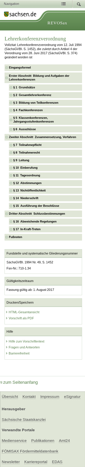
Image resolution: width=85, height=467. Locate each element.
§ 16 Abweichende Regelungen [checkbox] (35, 221)
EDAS (57, 462)
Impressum (49, 397)
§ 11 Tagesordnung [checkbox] (26, 175)
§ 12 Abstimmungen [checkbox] (27, 183)
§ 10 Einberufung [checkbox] (25, 167)
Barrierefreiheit (19, 353)
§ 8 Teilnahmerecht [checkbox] (26, 152)
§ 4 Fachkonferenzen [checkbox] (28, 110)
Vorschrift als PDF (21, 318)
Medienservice (14, 441)
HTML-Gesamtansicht (24, 312)
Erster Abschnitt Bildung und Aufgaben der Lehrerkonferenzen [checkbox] (39, 77)
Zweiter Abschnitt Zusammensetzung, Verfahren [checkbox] (42, 137)
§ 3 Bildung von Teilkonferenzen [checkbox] (35, 102)
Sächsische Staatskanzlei (24, 420)
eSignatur (72, 397)
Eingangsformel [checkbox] (20, 67)
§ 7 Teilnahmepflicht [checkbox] (27, 145)
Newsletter (11, 462)
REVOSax (57, 22)
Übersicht (10, 397)
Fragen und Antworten (24, 347)
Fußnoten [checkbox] (15, 237)
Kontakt (29, 397)
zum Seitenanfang (20, 382)
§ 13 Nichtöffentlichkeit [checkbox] (29, 190)
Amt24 (64, 441)
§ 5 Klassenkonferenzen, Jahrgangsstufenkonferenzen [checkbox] (33, 119)
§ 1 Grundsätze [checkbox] (24, 87)
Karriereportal (35, 462)
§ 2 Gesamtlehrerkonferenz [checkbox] (32, 95)
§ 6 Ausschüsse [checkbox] (24, 129)
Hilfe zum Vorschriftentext (26, 341)
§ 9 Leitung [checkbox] (21, 160)
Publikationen (42, 441)
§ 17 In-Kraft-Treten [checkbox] (27, 229)
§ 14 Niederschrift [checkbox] (25, 198)
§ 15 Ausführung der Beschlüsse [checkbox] (36, 205)
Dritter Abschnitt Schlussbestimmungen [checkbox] (37, 213)
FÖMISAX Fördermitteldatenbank (30, 451)
